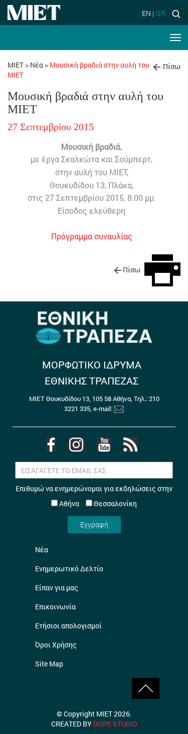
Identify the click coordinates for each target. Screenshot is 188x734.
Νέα (36, 65)
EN (146, 13)
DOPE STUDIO (115, 723)
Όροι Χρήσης (56, 644)
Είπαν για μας (56, 587)
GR (160, 13)
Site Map (49, 663)
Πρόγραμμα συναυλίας (91, 236)
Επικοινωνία (55, 606)
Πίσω (171, 66)
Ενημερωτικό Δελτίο (69, 568)
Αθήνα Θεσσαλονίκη (97, 503)
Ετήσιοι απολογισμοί (68, 625)
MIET (16, 65)
